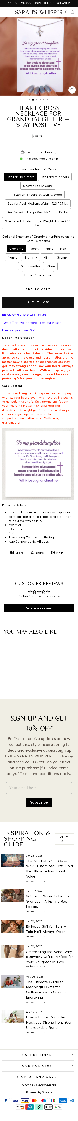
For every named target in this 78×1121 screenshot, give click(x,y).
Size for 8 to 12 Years (38, 186)
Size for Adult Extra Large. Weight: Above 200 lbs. (38, 223)
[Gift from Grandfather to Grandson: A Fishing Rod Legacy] (12, 895)
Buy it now (38, 302)
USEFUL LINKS (37, 1055)
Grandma (16, 248)
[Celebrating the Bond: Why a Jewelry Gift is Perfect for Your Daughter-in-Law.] (12, 951)
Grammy (30, 257)
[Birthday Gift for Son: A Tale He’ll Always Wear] (12, 926)
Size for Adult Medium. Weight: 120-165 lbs (38, 203)
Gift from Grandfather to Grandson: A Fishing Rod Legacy (47, 901)
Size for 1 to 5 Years (20, 177)
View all (64, 838)
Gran (51, 266)
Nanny (34, 248)
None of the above (37, 275)
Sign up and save (37, 1077)
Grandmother (31, 266)
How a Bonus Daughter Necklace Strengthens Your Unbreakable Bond (49, 1022)
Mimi (47, 257)
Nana (50, 248)
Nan (63, 248)
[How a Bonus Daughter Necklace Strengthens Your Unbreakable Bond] (12, 1016)
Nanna (13, 257)
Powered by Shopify (39, 1092)
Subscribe (39, 802)
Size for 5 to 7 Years (55, 177)
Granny (62, 257)
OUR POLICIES (37, 1066)
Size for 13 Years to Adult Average (38, 194)
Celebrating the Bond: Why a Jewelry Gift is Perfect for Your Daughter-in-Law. (49, 956)
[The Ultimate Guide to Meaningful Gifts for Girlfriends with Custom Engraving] (12, 981)
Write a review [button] (39, 608)
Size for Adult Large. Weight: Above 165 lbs (37, 212)
